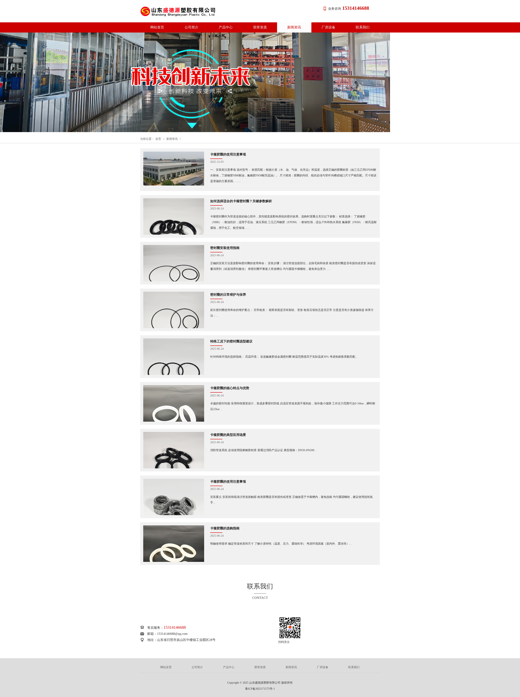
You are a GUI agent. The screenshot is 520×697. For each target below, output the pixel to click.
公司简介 (191, 27)
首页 (158, 138)
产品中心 (226, 27)
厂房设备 (328, 27)
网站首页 (157, 27)
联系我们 (362, 27)
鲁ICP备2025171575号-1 (260, 688)
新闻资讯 (294, 27)
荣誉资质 (260, 27)
